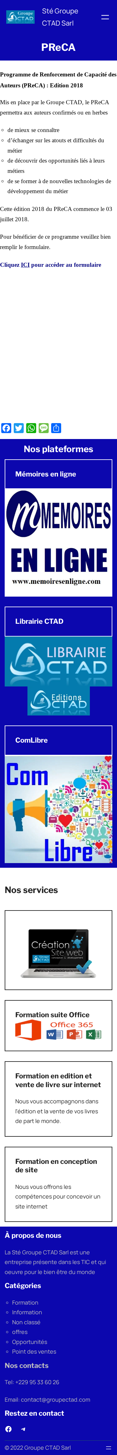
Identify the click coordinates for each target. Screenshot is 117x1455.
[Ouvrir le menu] (105, 17)
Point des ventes (34, 1351)
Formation (25, 1302)
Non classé (26, 1322)
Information (27, 1312)
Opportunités (29, 1341)
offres (19, 1331)
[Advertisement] (58, 348)
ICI (25, 264)
